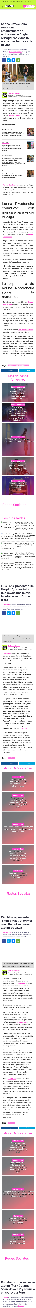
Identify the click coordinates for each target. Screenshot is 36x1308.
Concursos (18, 871)
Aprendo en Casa (7, 1)
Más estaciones (28, 1)
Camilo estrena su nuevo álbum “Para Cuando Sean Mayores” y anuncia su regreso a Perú (18, 802)
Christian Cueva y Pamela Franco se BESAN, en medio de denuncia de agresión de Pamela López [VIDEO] (25, 536)
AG (28, 365)
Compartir (10, 370)
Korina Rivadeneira (15, 52)
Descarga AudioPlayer (18, 1)
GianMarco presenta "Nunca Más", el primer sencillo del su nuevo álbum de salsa (18, 782)
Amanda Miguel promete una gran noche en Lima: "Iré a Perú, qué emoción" (18, 1240)
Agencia (10, 365)
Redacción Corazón (14, 93)
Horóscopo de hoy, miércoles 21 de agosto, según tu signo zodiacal (24, 544)
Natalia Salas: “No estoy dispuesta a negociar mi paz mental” (18, 486)
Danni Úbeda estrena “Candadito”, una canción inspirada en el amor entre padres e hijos (18, 829)
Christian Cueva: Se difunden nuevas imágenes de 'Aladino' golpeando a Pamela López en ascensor (25, 555)
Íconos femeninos (7, 129)
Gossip (4, 171)
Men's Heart (5, 142)
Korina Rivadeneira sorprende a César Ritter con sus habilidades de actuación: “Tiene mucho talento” (13, 133)
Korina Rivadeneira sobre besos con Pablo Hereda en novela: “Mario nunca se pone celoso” (13, 175)
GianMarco (11, 1123)
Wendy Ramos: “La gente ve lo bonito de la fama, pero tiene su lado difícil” (18, 467)
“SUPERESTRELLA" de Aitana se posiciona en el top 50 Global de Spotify (18, 440)
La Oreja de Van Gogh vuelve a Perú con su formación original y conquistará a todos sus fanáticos (18, 855)
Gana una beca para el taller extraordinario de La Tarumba (18, 875)
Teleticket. (21, 1306)
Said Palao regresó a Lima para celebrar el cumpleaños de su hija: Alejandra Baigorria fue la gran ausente (12, 147)
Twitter (28, 370)
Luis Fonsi (6, 605)
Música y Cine (18, 777)
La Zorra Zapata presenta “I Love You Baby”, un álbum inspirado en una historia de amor (18, 393)
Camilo (5, 1297)
